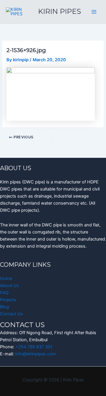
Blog (4, 306)
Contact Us (11, 314)
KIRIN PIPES (59, 11)
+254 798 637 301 (33, 346)
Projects (8, 299)
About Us (9, 285)
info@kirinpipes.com (35, 354)
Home (6, 278)
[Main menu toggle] (94, 12)
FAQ (4, 292)
